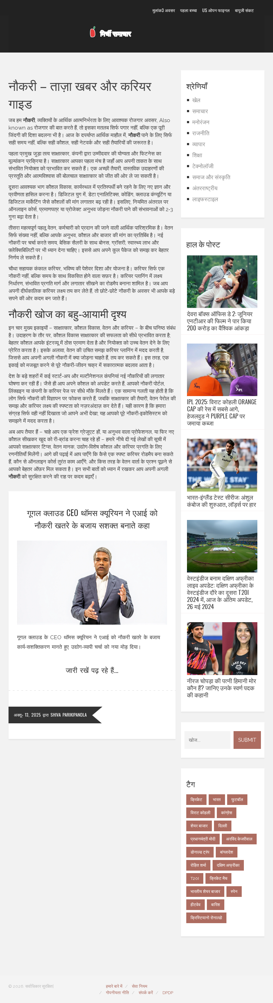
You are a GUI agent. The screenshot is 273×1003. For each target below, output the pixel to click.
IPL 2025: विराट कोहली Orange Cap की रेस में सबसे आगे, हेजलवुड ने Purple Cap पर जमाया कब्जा (222, 412)
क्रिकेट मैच (218, 878)
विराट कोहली (200, 812)
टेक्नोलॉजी (203, 166)
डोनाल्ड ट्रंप (200, 852)
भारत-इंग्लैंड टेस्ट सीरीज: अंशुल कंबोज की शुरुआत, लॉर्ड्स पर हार (221, 501)
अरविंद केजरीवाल (239, 839)
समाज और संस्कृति (211, 177)
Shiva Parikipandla (68, 715)
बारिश (215, 904)
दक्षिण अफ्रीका (228, 865)
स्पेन (234, 891)
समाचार (200, 111)
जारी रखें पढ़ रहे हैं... (92, 669)
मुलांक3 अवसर (163, 10)
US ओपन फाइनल (216, 10)
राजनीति (200, 133)
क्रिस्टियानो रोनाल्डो (206, 917)
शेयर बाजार (199, 825)
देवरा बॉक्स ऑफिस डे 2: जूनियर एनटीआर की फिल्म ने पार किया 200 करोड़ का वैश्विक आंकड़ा (219, 320)
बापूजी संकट (244, 10)
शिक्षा (197, 155)
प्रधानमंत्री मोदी (203, 839)
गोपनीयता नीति (117, 992)
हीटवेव (195, 904)
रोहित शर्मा (198, 865)
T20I (195, 878)
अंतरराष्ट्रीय (205, 188)
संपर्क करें (146, 992)
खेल (196, 100)
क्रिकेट (196, 799)
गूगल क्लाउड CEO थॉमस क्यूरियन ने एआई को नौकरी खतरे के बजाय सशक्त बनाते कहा (92, 518)
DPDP (167, 992)
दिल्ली (222, 825)
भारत (217, 799)
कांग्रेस (226, 812)
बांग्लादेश (226, 852)
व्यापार (198, 144)
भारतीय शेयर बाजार (205, 891)
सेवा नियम (139, 986)
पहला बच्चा (188, 10)
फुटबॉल (237, 799)
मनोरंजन (200, 122)
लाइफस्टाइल (205, 199)
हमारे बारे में (114, 986)
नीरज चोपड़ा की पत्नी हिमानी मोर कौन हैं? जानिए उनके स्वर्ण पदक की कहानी (221, 687)
